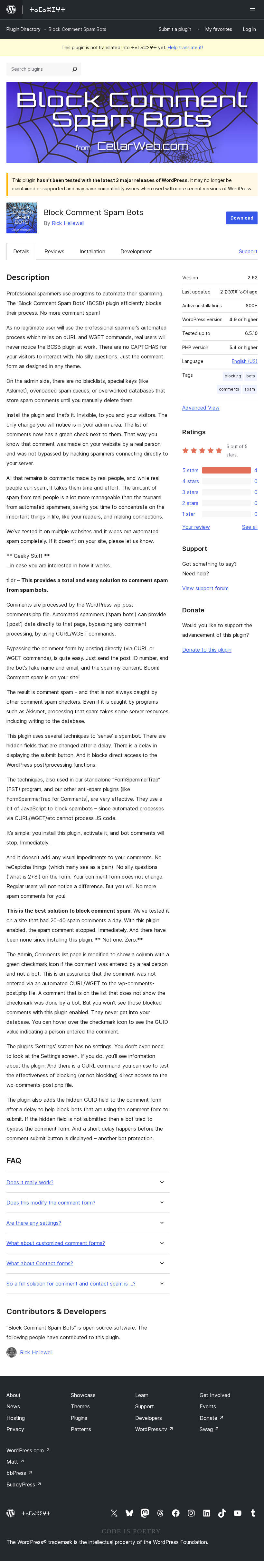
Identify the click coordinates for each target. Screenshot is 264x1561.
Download (242, 218)
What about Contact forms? (39, 1263)
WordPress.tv (154, 1429)
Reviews (54, 251)
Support (248, 251)
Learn (141, 1395)
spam (249, 389)
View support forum (205, 588)
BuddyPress (24, 1484)
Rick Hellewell (68, 223)
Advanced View (201, 407)
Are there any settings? (33, 1223)
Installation (92, 251)
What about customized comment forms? (55, 1243)
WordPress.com (28, 1450)
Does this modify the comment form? (50, 1203)
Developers (148, 1418)
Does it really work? (29, 1182)
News (13, 1406)
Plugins (79, 1418)
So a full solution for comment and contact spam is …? (71, 1284)
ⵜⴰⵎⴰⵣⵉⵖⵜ (36, 1513)
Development (136, 251)
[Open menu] (253, 9)
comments (229, 389)
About (13, 1395)
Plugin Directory (23, 29)
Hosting (15, 1418)
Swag (209, 1429)
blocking (233, 376)
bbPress (19, 1473)
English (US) (245, 361)
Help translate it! (185, 47)
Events (208, 1406)
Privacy (15, 1429)
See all (250, 527)
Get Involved (215, 1395)
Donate (212, 1418)
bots (250, 376)
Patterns (81, 1429)
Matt (15, 1461)
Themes (80, 1406)
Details (21, 251)
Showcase (83, 1395)
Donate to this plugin (206, 649)
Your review (196, 527)
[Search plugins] (74, 69)
